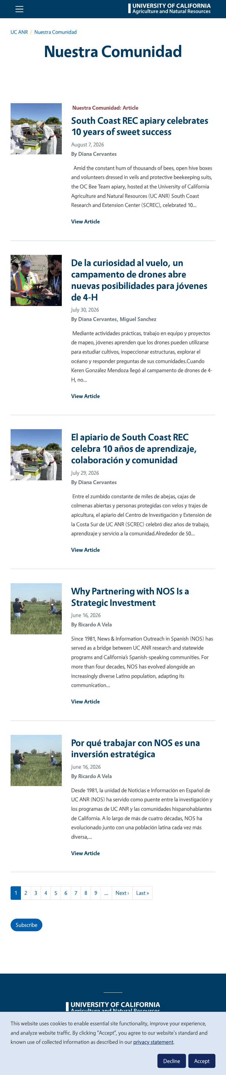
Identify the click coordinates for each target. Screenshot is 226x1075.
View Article (85, 221)
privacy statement (153, 1041)
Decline (171, 1060)
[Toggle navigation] (19, 9)
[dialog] (113, 1043)
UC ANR (19, 32)
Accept (202, 1060)
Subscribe (26, 924)
